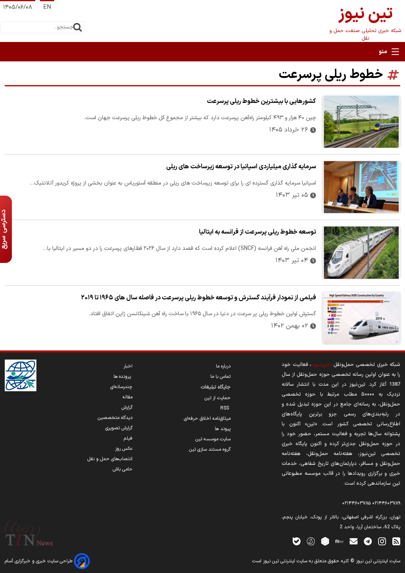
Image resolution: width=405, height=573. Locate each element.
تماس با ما (220, 376)
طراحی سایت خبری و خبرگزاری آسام (39, 561)
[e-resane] (20, 375)
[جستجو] (77, 27)
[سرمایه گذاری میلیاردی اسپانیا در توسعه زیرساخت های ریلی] (361, 187)
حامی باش (122, 469)
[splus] (311, 541)
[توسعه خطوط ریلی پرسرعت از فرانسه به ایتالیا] (361, 252)
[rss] (396, 541)
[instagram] (382, 541)
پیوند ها (223, 428)
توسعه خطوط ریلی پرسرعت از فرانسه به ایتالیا (257, 232)
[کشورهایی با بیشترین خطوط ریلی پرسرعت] (361, 122)
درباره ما (223, 366)
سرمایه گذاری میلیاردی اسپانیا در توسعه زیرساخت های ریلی (241, 166)
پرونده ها (123, 376)
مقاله (127, 397)
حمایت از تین (217, 398)
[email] (354, 541)
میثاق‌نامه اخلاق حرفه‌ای (207, 418)
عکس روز (123, 448)
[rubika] (325, 541)
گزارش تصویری (118, 428)
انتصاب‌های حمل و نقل (109, 459)
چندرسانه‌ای (121, 386)
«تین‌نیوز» (321, 364)
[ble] (297, 541)
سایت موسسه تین (213, 439)
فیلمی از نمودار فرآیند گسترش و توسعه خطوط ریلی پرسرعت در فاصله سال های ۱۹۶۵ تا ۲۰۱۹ (198, 298)
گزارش (126, 407)
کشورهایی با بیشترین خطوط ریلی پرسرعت (261, 101)
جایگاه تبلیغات (216, 387)
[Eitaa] (339, 541)
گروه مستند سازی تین (210, 449)
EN (47, 7)
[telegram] (368, 541)
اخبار (127, 366)
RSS (225, 408)
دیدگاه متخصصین (115, 417)
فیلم (128, 438)
